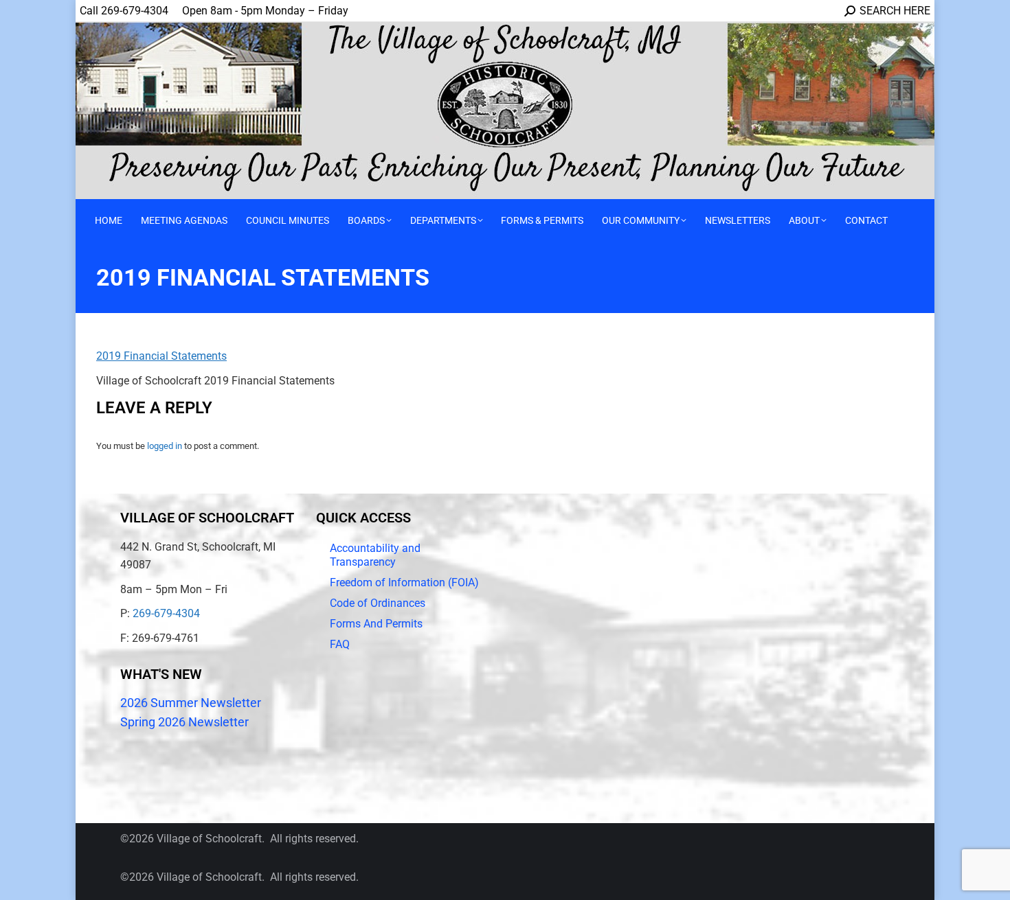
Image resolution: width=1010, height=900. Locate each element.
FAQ (340, 644)
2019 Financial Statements (161, 355)
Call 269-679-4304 (124, 10)
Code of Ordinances (377, 603)
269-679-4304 (166, 613)
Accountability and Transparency (375, 555)
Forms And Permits (376, 623)
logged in (164, 446)
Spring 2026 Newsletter (184, 722)
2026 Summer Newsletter (190, 702)
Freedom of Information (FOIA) (404, 582)
